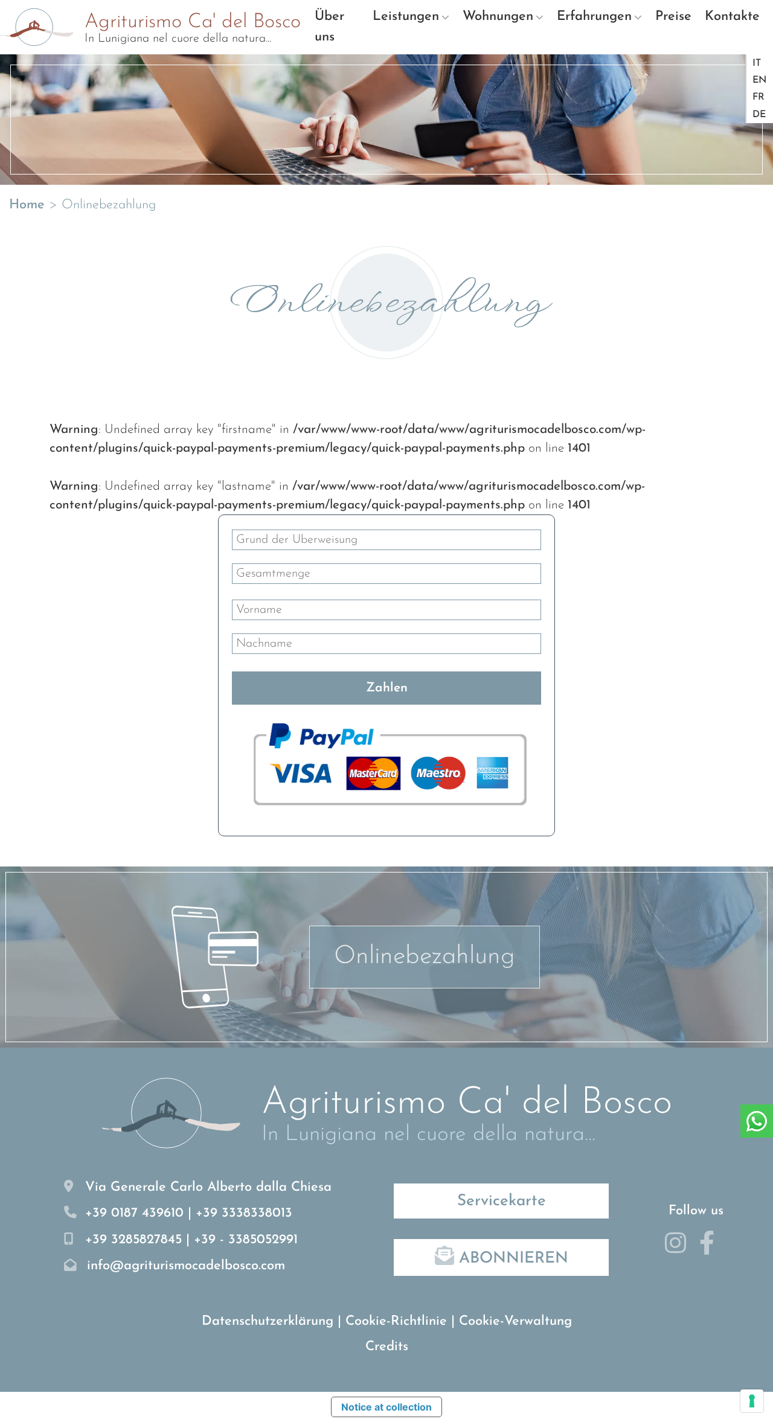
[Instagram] (680, 1248)
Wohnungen (498, 17)
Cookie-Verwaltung (515, 1321)
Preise (673, 17)
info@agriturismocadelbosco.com (186, 1266)
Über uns (329, 27)
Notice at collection (386, 1407)
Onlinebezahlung (424, 956)
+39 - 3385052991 (246, 1240)
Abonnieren (511, 1258)
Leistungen (406, 17)
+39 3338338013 (244, 1213)
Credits (386, 1347)
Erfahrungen (594, 17)
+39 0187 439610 (134, 1213)
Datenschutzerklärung (267, 1321)
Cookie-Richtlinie (396, 1321)
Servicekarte (501, 1201)
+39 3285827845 (133, 1240)
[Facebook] (711, 1248)
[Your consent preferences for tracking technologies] (751, 1400)
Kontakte (732, 17)
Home (27, 205)
